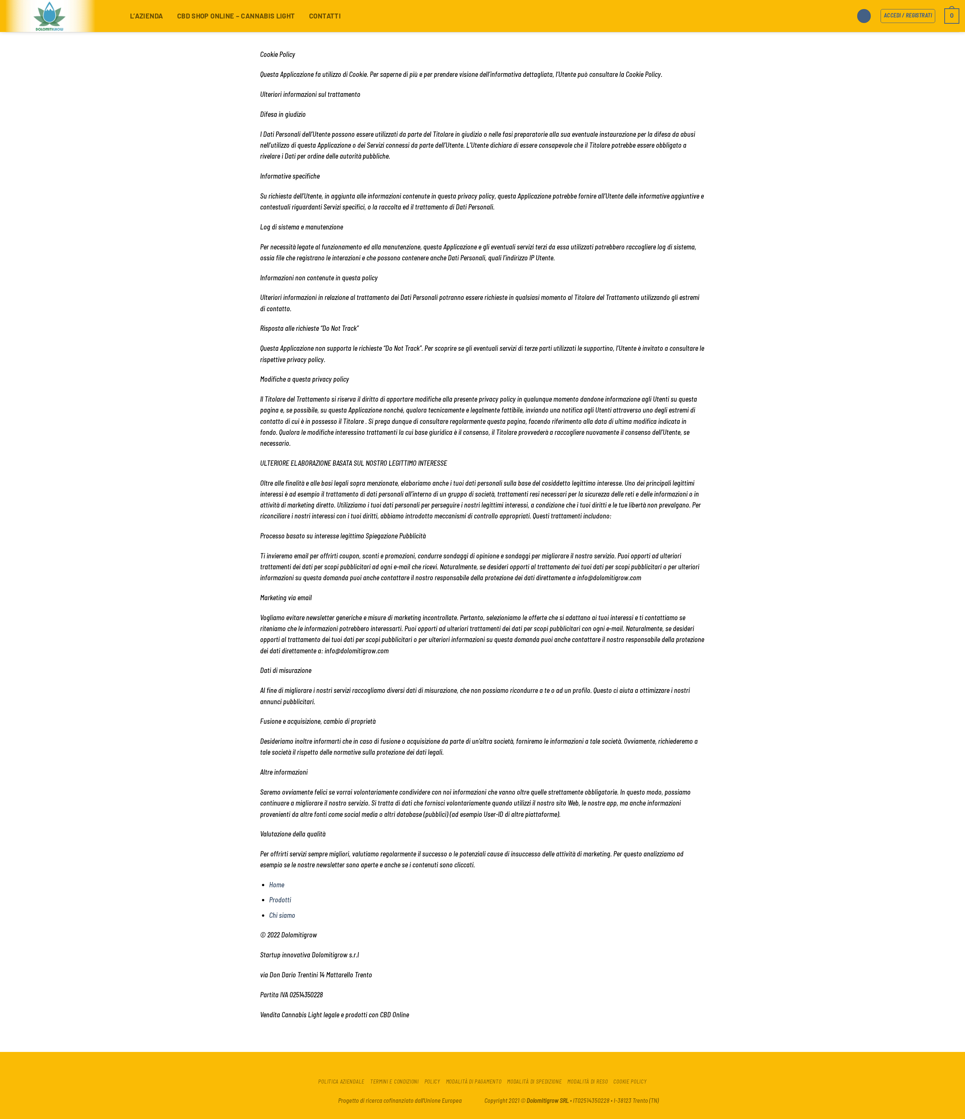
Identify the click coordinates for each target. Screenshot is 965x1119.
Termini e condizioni (394, 1081)
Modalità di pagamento (474, 1081)
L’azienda (146, 16)
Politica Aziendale (341, 1081)
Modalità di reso (587, 1081)
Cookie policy (629, 1081)
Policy (432, 1081)
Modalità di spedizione (534, 1081)
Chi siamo (282, 915)
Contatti (325, 16)
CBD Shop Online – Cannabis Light (236, 16)
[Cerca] (864, 16)
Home (276, 885)
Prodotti (280, 900)
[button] (951, 16)
